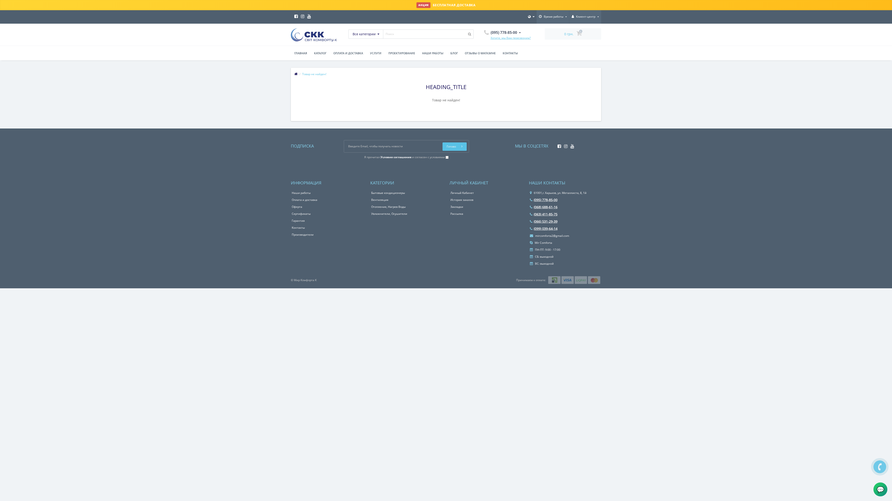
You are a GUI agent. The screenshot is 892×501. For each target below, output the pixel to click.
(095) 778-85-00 (546, 200)
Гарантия (298, 221)
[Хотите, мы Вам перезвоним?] (880, 466)
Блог (454, 53)
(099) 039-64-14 (546, 228)
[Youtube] (308, 15)
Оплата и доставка (348, 53)
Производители (303, 235)
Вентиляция (379, 200)
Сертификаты (301, 214)
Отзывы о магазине (480, 53)
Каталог (320, 53)
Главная (300, 53)
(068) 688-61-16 (546, 207)
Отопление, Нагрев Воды (388, 207)
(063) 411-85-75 (546, 214)
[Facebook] (295, 15)
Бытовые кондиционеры (388, 193)
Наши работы (432, 53)
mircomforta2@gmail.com (552, 236)
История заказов (461, 200)
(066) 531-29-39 (546, 221)
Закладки (456, 207)
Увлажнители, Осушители (389, 214)
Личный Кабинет (462, 193)
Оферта (297, 207)
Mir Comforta (543, 243)
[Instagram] (301, 15)
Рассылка (456, 214)
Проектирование (401, 53)
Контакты (510, 53)
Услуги (375, 53)
